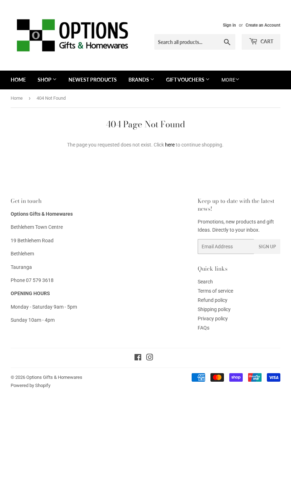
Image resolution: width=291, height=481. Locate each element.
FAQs (203, 328)
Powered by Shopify (30, 385)
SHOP (45, 80)
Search (205, 281)
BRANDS (139, 80)
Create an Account (263, 25)
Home (17, 98)
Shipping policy (214, 309)
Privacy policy (213, 318)
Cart (266, 41)
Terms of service (215, 291)
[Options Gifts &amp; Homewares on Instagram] (149, 358)
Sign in (229, 25)
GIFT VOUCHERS (185, 80)
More (228, 80)
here (170, 145)
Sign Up (267, 246)
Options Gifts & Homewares (54, 377)
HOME (18, 80)
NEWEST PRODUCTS (92, 80)
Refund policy (212, 300)
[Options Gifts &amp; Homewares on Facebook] (138, 358)
